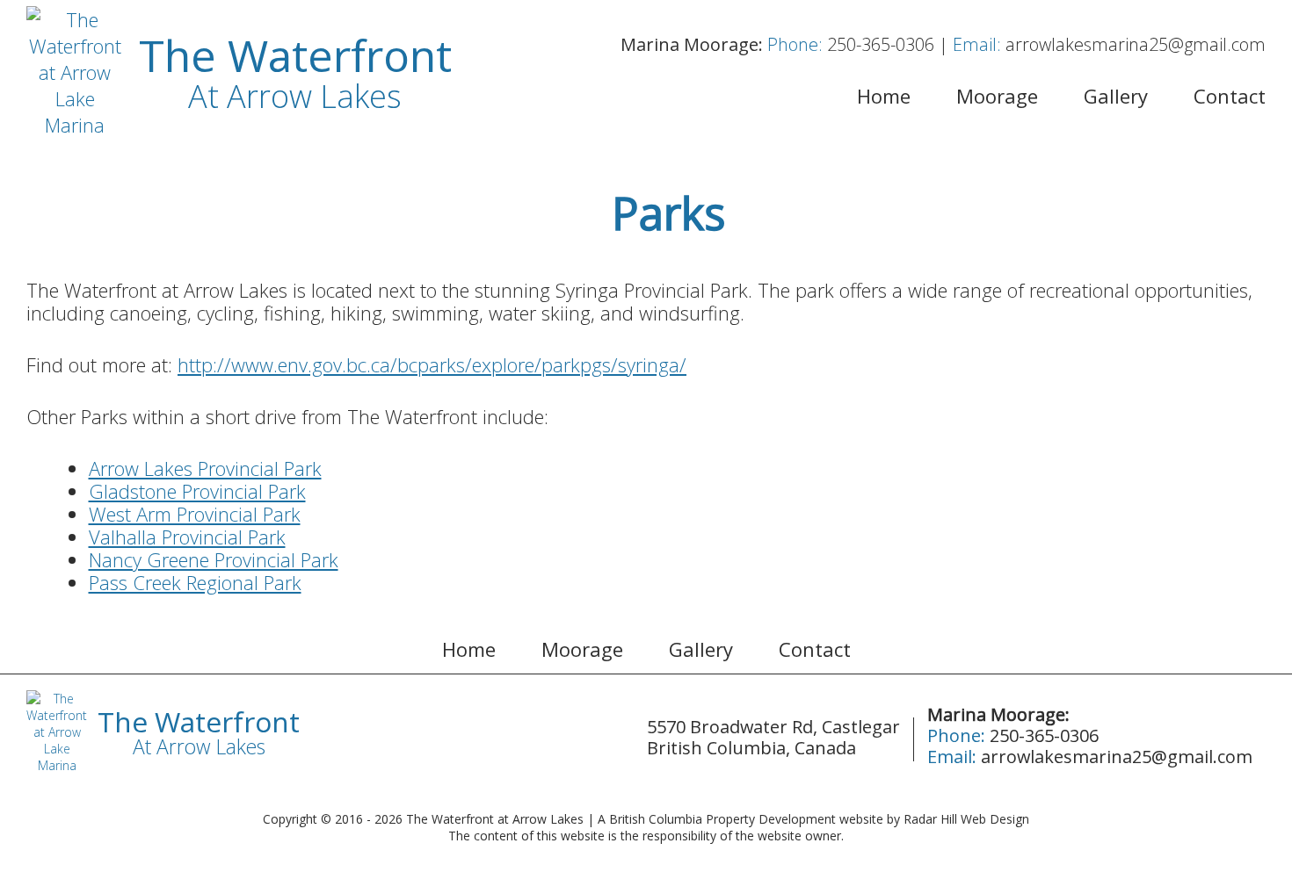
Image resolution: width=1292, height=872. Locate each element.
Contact (1230, 96)
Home (884, 96)
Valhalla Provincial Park (187, 536)
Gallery (1116, 96)
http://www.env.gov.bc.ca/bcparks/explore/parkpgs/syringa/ (432, 364)
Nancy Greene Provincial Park (213, 559)
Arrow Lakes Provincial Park (205, 468)
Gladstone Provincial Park (197, 491)
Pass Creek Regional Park (195, 582)
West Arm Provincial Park (195, 514)
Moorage (997, 96)
